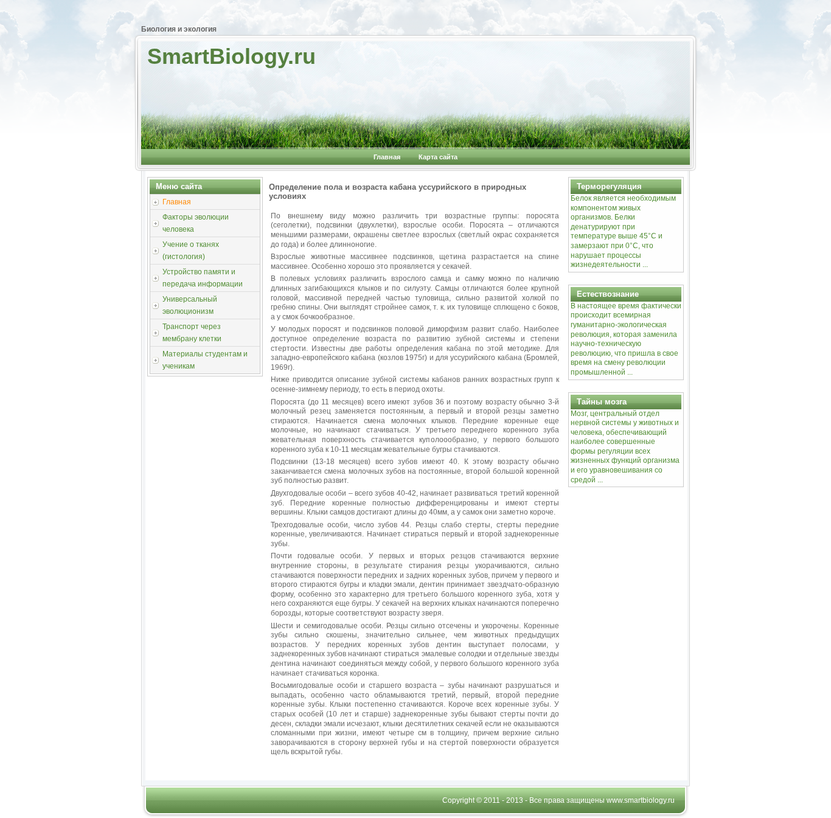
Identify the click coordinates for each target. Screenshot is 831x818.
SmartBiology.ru (231, 56)
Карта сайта (438, 157)
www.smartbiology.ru (641, 800)
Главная (387, 157)
